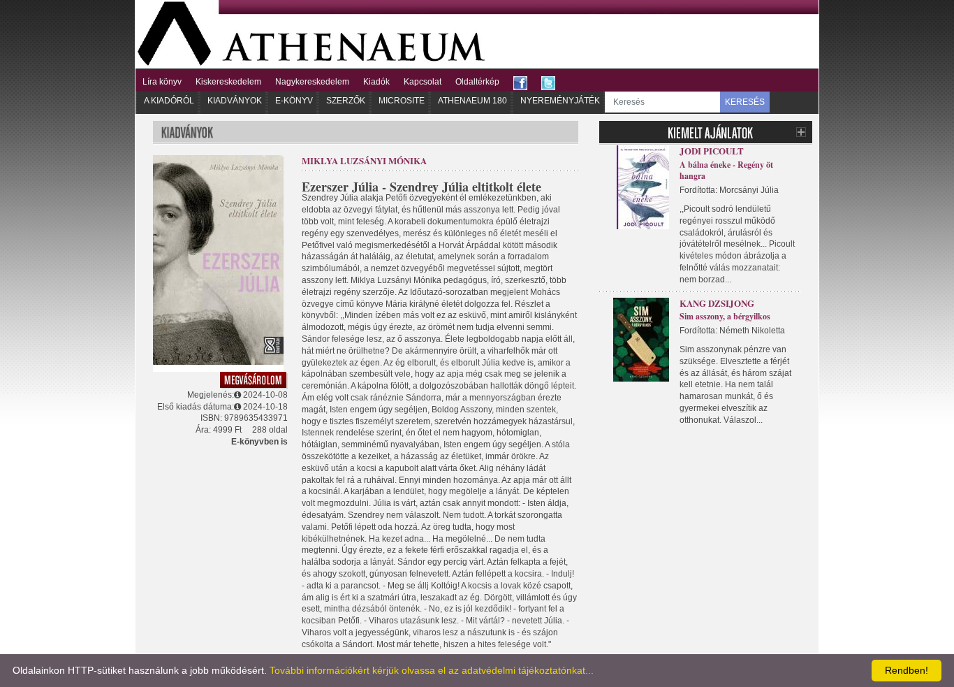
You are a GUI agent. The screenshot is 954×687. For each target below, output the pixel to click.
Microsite (402, 101)
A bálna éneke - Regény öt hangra (726, 170)
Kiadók (376, 82)
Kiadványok (234, 101)
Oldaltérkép (477, 82)
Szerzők (345, 101)
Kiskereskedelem (228, 82)
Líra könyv (162, 82)
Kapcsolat (422, 82)
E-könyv (294, 101)
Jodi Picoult (712, 150)
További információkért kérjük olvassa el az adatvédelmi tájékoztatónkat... (432, 670)
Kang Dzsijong (717, 303)
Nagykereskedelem (312, 82)
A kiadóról (169, 101)
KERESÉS (745, 102)
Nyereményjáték (560, 101)
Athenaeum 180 (472, 101)
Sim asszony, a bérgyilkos (725, 316)
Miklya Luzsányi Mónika (364, 160)
